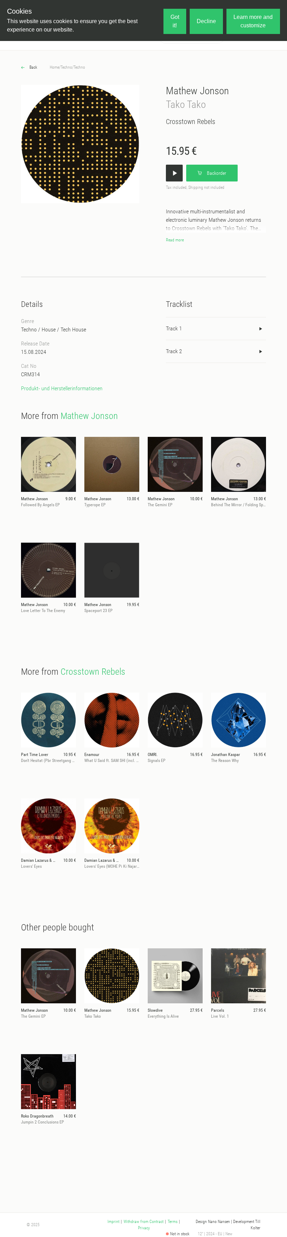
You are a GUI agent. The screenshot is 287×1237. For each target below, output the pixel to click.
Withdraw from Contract (143, 1221)
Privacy (144, 1227)
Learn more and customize (253, 21)
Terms (172, 1221)
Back (32, 67)
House (49, 329)
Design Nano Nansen (213, 1221)
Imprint (113, 1221)
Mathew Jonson (197, 91)
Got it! (174, 21)
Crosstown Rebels (190, 121)
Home (54, 67)
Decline (206, 21)
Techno (66, 67)
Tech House (73, 329)
